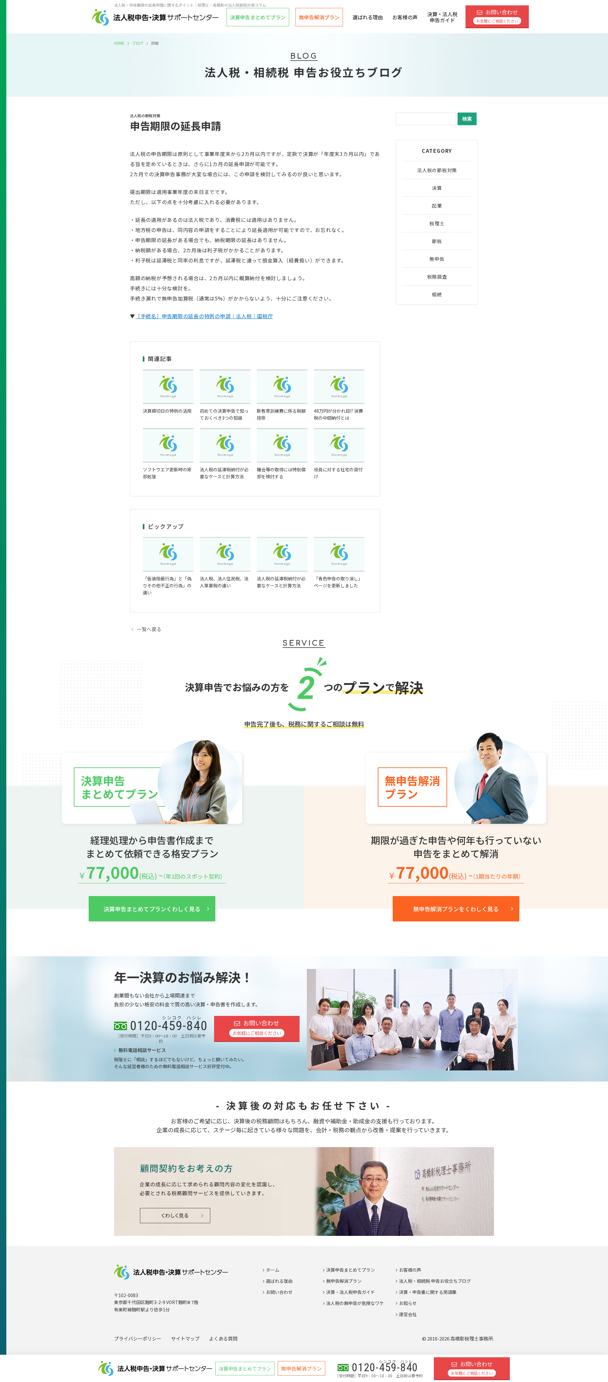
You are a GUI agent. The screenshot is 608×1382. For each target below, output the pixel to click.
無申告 (436, 258)
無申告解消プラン (319, 17)
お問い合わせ (497, 16)
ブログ (137, 43)
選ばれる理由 (367, 17)
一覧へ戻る (149, 629)
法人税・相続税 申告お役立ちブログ (435, 1281)
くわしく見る (152, 909)
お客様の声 (405, 17)
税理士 (436, 223)
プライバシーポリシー (138, 1338)
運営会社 (408, 1314)
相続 (437, 294)
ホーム (272, 1270)
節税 (437, 241)
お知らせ (408, 1303)
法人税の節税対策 (437, 170)
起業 (437, 205)
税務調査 (437, 276)
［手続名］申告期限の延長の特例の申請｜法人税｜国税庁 (204, 316)
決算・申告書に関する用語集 (428, 1292)
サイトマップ (185, 1338)
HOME (119, 43)
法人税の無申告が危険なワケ (355, 1303)
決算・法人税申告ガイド (442, 17)
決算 (437, 187)
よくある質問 (223, 1338)
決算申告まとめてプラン (350, 1270)
